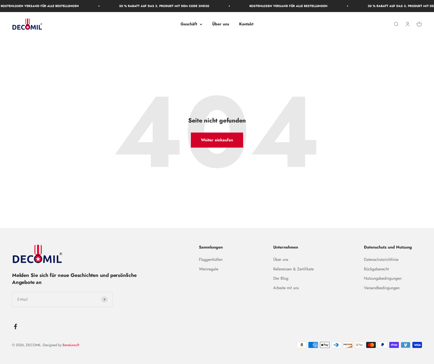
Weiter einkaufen (217, 140)
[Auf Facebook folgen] (15, 326)
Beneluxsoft (70, 344)
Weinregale (208, 269)
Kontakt (246, 24)
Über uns (220, 24)
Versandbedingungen (382, 288)
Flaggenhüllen (211, 259)
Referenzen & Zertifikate (293, 269)
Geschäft (189, 24)
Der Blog (280, 278)
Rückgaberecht (376, 269)
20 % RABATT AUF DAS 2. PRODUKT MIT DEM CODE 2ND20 (157, 6)
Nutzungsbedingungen (383, 278)
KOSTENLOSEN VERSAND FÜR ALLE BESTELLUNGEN (281, 6)
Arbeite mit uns (286, 288)
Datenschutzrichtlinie (381, 259)
